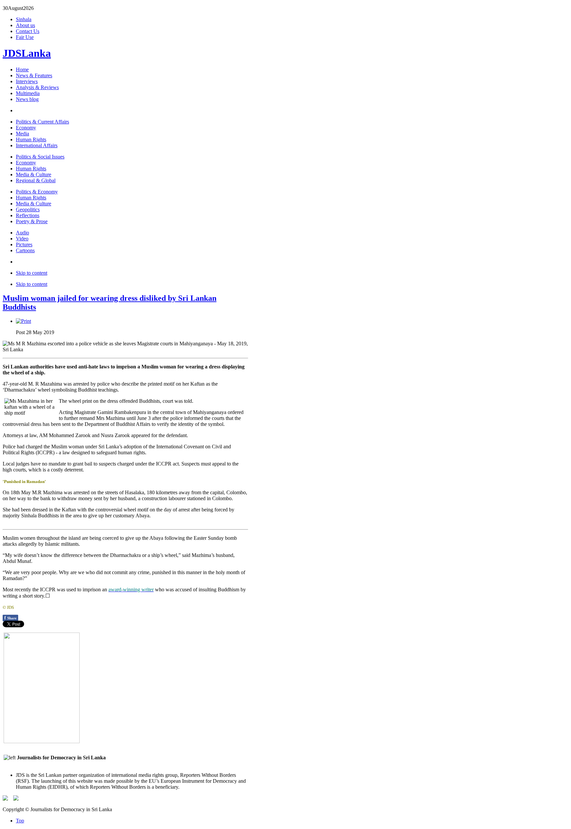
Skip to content (31, 273)
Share (10, 617)
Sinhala (23, 19)
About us (25, 25)
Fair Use (25, 37)
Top (20, 820)
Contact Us (27, 31)
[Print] (23, 321)
